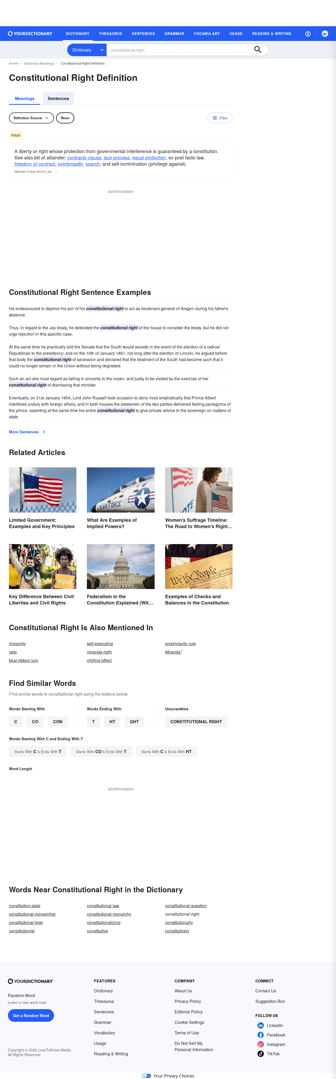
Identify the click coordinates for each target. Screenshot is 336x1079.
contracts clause (84, 157)
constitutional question (186, 906)
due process (117, 157)
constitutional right (196, 721)
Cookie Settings (189, 1022)
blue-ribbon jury (23, 660)
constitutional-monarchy (109, 914)
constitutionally (179, 922)
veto (13, 652)
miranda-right (99, 652)
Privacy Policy (188, 1001)
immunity (17, 643)
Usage (100, 1043)
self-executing (100, 643)
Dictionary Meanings (39, 63)
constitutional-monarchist (32, 914)
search (93, 163)
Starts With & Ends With (37, 751)
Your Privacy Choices (174, 1076)
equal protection (149, 157)
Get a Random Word (31, 1015)
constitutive (97, 931)
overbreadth (70, 163)
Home (13, 63)
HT (112, 721)
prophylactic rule (180, 643)
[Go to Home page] (30, 33)
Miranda (173, 652)
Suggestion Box (270, 1001)
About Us (183, 991)
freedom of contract (34, 163)
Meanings (24, 98)
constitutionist (21, 931)
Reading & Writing (111, 1054)
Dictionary (81, 50)
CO (35, 721)
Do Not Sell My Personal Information (194, 1046)
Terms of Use (187, 1033)
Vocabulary (104, 1033)
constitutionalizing (103, 922)
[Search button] (260, 50)
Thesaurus (104, 1001)
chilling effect (99, 660)
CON (57, 721)
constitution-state (24, 906)
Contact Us (265, 991)
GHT (134, 721)
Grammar (102, 1022)
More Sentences (24, 432)
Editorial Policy (189, 1012)
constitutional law (103, 906)
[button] (308, 33)
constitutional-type (26, 922)
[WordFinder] (325, 33)
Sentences (58, 98)
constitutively (177, 931)
